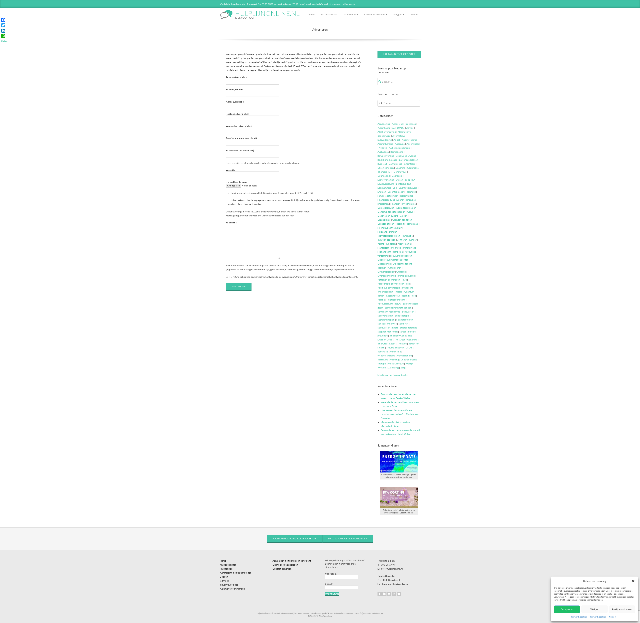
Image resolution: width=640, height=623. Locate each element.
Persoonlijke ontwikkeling (391, 283)
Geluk (410, 211)
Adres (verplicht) (235, 101)
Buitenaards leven (408, 159)
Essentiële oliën (396, 191)
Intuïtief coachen (387, 239)
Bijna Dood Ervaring (406, 155)
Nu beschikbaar (329, 14)
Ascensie (400, 143)
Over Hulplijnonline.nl (389, 580)
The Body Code (398, 335)
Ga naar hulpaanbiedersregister (294, 538)
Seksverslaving (385, 315)
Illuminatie (407, 235)
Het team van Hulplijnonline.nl (393, 584)
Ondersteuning (386, 259)
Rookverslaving (385, 303)
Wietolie (382, 367)
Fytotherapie (409, 203)
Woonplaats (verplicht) (239, 126)
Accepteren (567, 609)
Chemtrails (409, 163)
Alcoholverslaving (387, 131)
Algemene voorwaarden (232, 588)
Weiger (594, 609)
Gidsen (403, 215)
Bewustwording (386, 155)
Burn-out (382, 163)
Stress (403, 331)
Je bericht (231, 222)
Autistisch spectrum (399, 147)
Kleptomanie (404, 243)
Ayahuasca (383, 151)
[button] (633, 581)
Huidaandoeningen (387, 231)
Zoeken (224, 576)
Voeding (394, 359)
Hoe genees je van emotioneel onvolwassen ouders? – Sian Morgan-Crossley (400, 414)
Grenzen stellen (386, 223)
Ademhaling (384, 127)
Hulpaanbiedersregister (399, 54)
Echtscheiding (403, 183)
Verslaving (383, 359)
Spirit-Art (403, 323)
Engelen (382, 191)
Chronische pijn (386, 167)
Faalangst (411, 191)
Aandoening (384, 123)
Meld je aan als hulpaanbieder (393, 374)
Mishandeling (384, 251)
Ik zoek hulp (350, 14)
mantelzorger (401, 259)
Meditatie (396, 247)
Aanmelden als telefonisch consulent (291, 560)
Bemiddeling (396, 151)
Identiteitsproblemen (389, 235)
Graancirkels (384, 219)
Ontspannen (384, 263)
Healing (400, 223)
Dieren (399, 179)
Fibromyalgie (406, 195)
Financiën (395, 203)
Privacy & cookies (579, 617)
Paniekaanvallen (406, 275)
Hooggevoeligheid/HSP (390, 227)
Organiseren (394, 267)
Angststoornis (409, 139)
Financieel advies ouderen (391, 199)
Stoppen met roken (388, 331)
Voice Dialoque (396, 363)
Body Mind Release (387, 159)
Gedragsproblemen (406, 207)
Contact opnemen (282, 568)
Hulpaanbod (226, 568)
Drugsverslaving (386, 183)
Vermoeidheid (404, 355)
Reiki (413, 295)
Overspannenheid (387, 275)
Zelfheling (393, 367)
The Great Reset (386, 343)
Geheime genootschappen (391, 211)
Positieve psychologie (389, 287)
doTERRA (410, 179)
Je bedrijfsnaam (234, 89)
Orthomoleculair (386, 271)
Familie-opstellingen (388, 195)
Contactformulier (387, 576)
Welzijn (409, 363)
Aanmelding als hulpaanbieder (235, 572)
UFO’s (409, 347)
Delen (4, 41)
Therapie (402, 343)
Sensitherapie (402, 315)
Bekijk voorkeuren (622, 609)
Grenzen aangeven (402, 219)
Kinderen (391, 243)
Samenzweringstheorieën (398, 307)
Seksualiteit (408, 311)
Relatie (381, 299)
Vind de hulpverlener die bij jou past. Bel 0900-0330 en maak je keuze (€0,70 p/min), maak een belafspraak (274, 4)
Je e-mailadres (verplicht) (240, 150)
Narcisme (398, 251)
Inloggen (397, 14)
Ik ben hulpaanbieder (374, 14)
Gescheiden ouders (388, 215)
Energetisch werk (408, 187)
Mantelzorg (383, 247)
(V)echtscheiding (386, 355)
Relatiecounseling (396, 299)
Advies (410, 127)
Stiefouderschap (408, 327)
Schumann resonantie (389, 311)
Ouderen (401, 271)
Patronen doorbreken (389, 279)
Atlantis (383, 147)
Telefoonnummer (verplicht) (241, 138)
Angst (397, 139)
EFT (395, 187)
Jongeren (402, 239)
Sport (395, 327)
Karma (381, 243)
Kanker (412, 239)
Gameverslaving (386, 207)
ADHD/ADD (398, 127)
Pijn (408, 283)
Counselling (384, 175)
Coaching (400, 167)
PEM (404, 279)
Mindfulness (409, 247)
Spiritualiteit (384, 327)
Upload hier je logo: (236, 182)
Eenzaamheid (384, 187)
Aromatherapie (385, 143)
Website (230, 169)
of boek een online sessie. (342, 4)
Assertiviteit (413, 143)
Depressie (397, 175)
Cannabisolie (395, 163)
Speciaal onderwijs (387, 323)
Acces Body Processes (404, 123)
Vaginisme (395, 351)
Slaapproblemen (404, 319)
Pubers (398, 291)
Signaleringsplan (386, 319)
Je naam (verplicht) (236, 77)
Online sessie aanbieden (285, 564)
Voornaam (330, 573)
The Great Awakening (405, 339)
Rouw (398, 303)
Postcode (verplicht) (237, 113)
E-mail (329, 583)
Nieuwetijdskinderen (401, 255)
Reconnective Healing (397, 295)
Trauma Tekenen (395, 347)
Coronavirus (400, 171)
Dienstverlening (386, 179)
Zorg (403, 367)
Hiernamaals (412, 223)
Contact (612, 617)
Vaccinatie (383, 351)
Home (312, 14)
